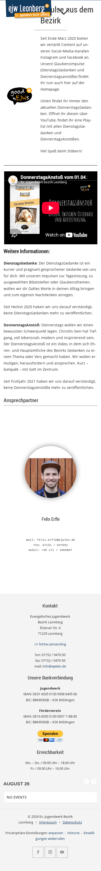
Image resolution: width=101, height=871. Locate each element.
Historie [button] (73, 833)
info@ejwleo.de (54, 666)
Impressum (48, 822)
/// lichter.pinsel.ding (50, 644)
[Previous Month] (86, 781)
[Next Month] (94, 781)
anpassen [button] (55, 833)
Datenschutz (72, 822)
